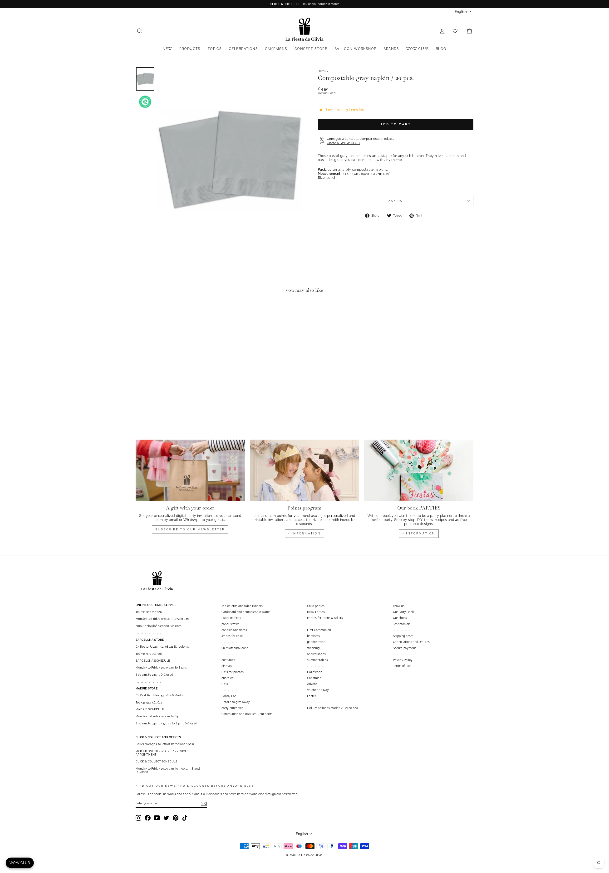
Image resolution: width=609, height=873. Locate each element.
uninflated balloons (234, 648)
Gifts (224, 684)
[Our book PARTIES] (418, 470)
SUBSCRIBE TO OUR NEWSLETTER (190, 529)
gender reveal (316, 642)
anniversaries (316, 654)
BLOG (441, 49)
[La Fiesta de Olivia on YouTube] (157, 818)
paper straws (230, 624)
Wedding (313, 648)
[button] (140, 311)
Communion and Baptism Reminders (247, 714)
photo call (228, 678)
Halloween (314, 672)
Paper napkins (231, 618)
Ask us (395, 201)
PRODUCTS (190, 49)
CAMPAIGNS (276, 49)
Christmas (314, 678)
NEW (167, 49)
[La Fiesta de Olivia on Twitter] (166, 818)
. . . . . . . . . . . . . (229, 642)
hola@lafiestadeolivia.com (163, 626)
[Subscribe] (204, 803)
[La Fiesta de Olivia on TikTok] (185, 818)
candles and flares (234, 630)
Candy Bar (228, 696)
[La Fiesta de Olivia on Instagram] (138, 818)
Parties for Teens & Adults (325, 618)
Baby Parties (316, 612)
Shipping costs (403, 636)
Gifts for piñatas (232, 672)
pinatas (226, 666)
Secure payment (404, 648)
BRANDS (391, 49)
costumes (228, 660)
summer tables (317, 660)
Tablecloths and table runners (242, 606)
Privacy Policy (403, 660)
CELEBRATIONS (243, 49)
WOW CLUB (417, 49)
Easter (311, 696)
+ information (304, 533)
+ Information (419, 533)
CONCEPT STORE (311, 49)
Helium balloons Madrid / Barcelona (332, 708)
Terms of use (402, 666)
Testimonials (402, 624)
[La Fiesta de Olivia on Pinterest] (175, 818)
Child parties (316, 606)
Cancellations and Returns (411, 642)
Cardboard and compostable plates (245, 612)
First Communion (319, 630)
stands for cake (232, 636)
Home (322, 71)
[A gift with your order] (190, 470)
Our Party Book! (404, 612)
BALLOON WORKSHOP (355, 49)
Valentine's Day (318, 690)
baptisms (313, 636)
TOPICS (215, 49)
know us (398, 606)
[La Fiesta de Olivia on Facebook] (148, 818)
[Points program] (304, 470)
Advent (312, 684)
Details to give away (235, 702)
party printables (232, 708)
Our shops (400, 618)
